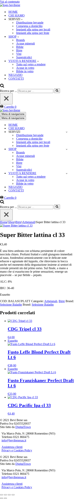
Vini (18, 53)
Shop (11, 222)
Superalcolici (24, 57)
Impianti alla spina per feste (32, 33)
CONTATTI (16, 78)
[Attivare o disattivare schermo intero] (5, 494)
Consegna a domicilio (29, 26)
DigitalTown (23, 427)
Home (4, 222)
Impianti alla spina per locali (33, 29)
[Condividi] (9, 494)
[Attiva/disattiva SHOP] (66, 149)
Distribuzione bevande (29, 22)
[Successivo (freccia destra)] (5, 498)
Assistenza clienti (12, 447)
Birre (19, 50)
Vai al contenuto (10, 1)
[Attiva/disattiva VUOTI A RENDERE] (66, 173)
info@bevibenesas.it (14, 440)
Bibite (19, 47)
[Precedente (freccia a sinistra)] (1, 498)
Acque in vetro (25, 67)
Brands (20, 40)
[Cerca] (2, 86)
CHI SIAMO (16, 15)
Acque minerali (25, 43)
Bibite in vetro (24, 71)
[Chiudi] (6, 98)
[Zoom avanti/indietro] (1, 494)
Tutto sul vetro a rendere (31, 64)
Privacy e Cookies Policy (17, 450)
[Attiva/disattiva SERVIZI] (66, 132)
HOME (13, 11)
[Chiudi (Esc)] (13, 494)
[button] (21, 19)
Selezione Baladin (11, 304)
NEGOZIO (15, 75)
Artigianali (28, 222)
